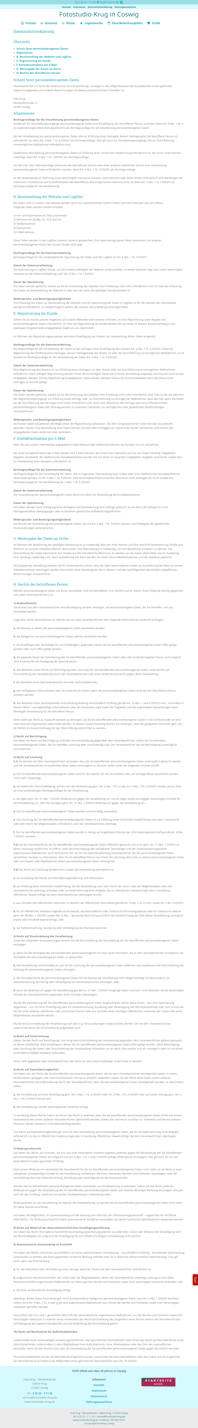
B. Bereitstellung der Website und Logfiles (43, 56)
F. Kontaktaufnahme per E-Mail (36, 65)
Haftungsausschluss (125, 6)
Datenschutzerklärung (100, 6)
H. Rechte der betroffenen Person (38, 73)
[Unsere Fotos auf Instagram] (121, 2)
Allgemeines (24, 52)
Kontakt (66, 6)
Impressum (79, 6)
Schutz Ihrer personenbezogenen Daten (42, 48)
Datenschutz (99, 1396)
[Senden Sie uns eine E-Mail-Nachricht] (117, 2)
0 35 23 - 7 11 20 (86, 2)
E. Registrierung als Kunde (33, 60)
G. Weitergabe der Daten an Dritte (38, 69)
